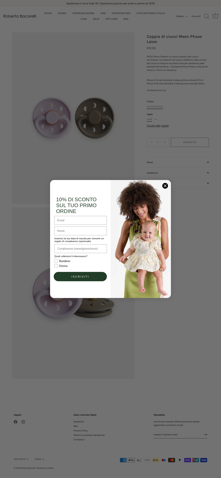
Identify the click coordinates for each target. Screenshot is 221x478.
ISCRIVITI (80, 276)
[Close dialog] (165, 186)
